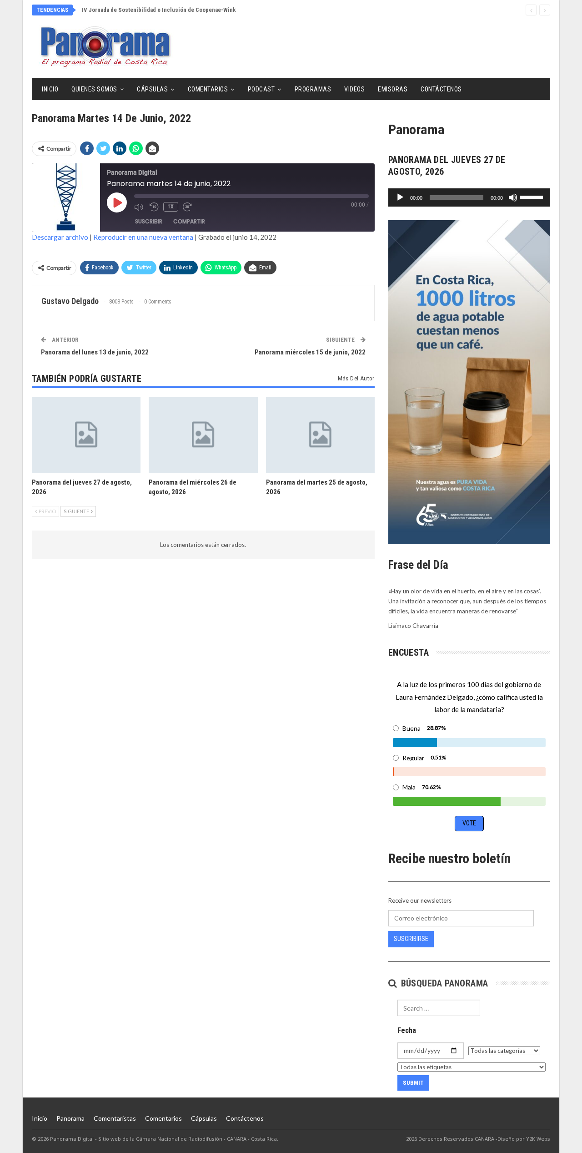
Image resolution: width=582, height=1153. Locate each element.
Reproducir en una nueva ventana (143, 237)
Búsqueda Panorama (443, 983)
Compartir (189, 221)
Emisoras (392, 89)
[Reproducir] (400, 197)
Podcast (261, 89)
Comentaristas (115, 1118)
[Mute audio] (139, 207)
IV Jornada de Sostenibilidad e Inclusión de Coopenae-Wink (159, 9)
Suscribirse (411, 938)
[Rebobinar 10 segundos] (154, 207)
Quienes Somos (94, 89)
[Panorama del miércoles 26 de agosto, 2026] (203, 435)
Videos (354, 89)
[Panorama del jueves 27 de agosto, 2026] (86, 435)
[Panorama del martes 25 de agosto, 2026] (320, 435)
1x (171, 206)
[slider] (533, 196)
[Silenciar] (512, 197)
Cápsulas (152, 89)
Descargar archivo (60, 237)
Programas (313, 89)
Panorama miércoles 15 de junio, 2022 (310, 352)
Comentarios (208, 89)
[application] (469, 197)
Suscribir (148, 221)
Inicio (50, 89)
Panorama (70, 1118)
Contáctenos (441, 89)
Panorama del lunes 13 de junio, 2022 (95, 352)
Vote (469, 823)
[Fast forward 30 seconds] (188, 207)
